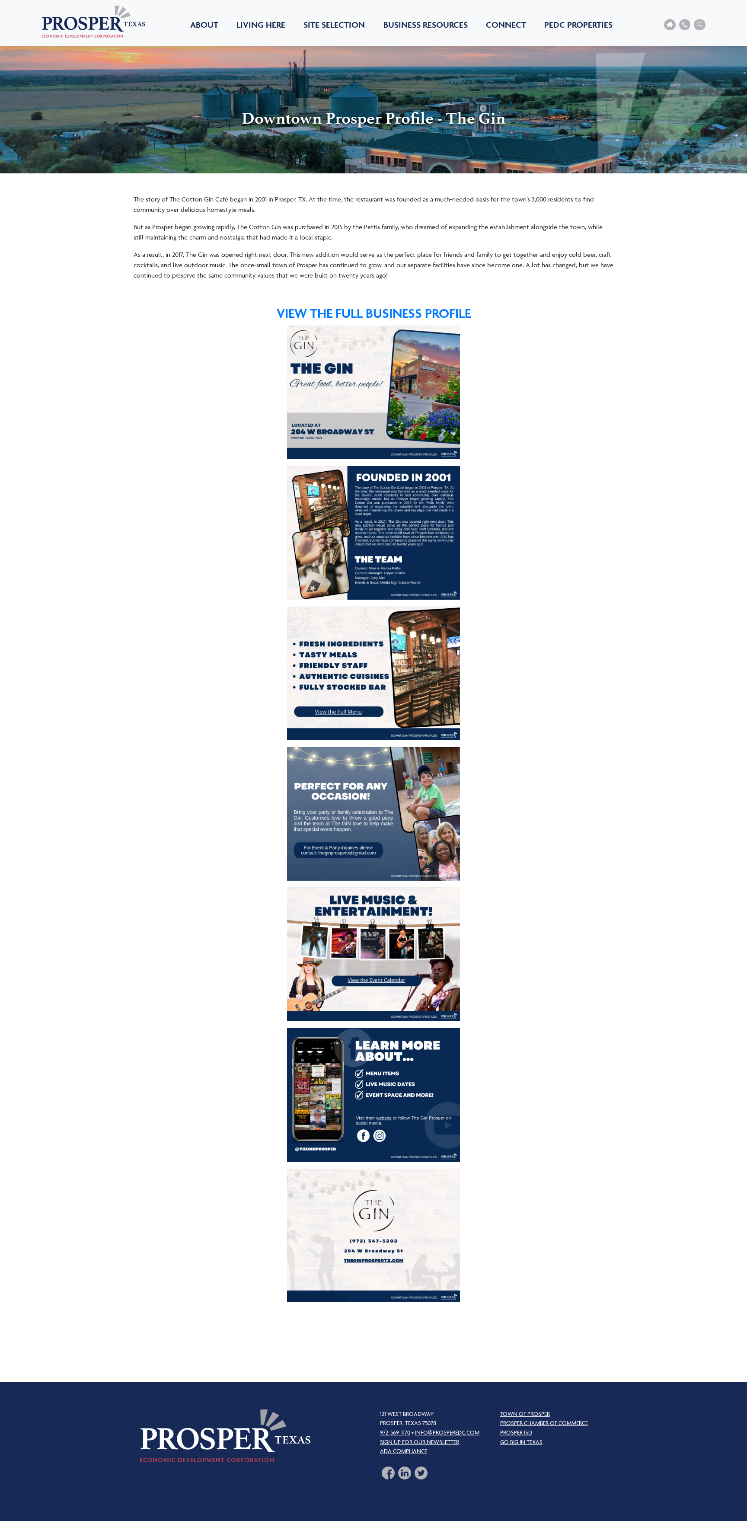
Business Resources (425, 24)
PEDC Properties (578, 24)
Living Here (260, 24)
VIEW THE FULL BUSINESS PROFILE (374, 313)
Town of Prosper (525, 1413)
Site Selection (334, 24)
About (204, 24)
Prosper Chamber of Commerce (544, 1422)
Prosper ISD (516, 1432)
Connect (506, 24)
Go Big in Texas (521, 1441)
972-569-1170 (395, 1432)
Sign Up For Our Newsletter (419, 1441)
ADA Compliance (403, 1451)
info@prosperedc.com (447, 1432)
